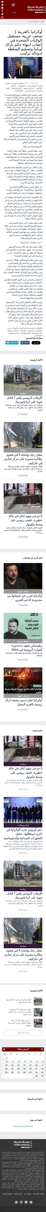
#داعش (13, 86)
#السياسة (21, 86)
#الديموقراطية (16, 88)
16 (42, 1069)
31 (36, 1076)
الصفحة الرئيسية (7, 1194)
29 (6, 1072)
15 (6, 1065)
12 (24, 1065)
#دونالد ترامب (32, 86)
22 (6, 1069)
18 (30, 1069)
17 (36, 1069)
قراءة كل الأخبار (23, 1032)
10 (36, 1065)
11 (30, 1065)
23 (42, 1072)
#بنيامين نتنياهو (29, 88)
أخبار (42, 21)
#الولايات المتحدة (17, 83)
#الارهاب (39, 88)
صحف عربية (34, 21)
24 (36, 1072)
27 (18, 1072)
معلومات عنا (27, 1194)
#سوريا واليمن (30, 91)
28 (12, 1072)
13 (18, 1065)
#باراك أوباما (24, 328)
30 (42, 1076)
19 (24, 1069)
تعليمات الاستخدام (38, 1194)
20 (18, 1069)
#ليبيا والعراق (25, 333)
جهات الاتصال (18, 1194)
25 (30, 1072)
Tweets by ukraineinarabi (23, 1126)
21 (12, 1069)
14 (12, 1065)
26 (24, 1072)
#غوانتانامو (19, 91)
